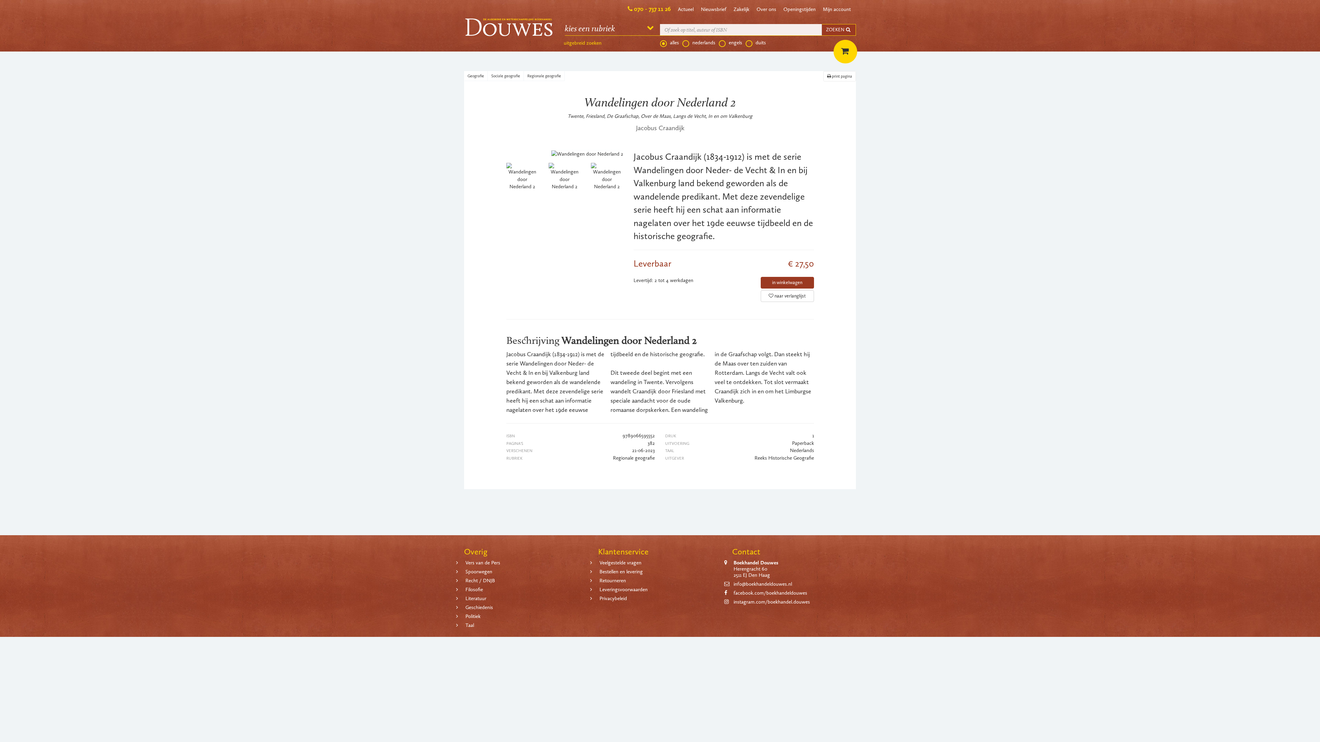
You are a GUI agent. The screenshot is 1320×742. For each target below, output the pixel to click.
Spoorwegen (478, 572)
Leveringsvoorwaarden (624, 589)
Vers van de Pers (482, 563)
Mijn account (837, 9)
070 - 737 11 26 (652, 8)
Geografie (476, 76)
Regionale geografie (544, 76)
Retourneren (613, 580)
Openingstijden (799, 9)
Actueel (686, 9)
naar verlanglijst (789, 296)
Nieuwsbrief (713, 9)
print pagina (841, 76)
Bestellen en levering (621, 572)
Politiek (473, 616)
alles (674, 43)
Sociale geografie (505, 76)
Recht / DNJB (480, 580)
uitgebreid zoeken (583, 43)
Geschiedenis (479, 607)
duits (761, 43)
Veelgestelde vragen (620, 563)
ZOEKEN (835, 30)
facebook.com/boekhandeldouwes (770, 593)
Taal (469, 625)
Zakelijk (741, 9)
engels (735, 43)
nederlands (703, 43)
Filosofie (474, 589)
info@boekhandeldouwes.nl (763, 584)
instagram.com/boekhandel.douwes (772, 602)
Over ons (766, 9)
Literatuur (475, 598)
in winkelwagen (787, 282)
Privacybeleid (613, 598)
